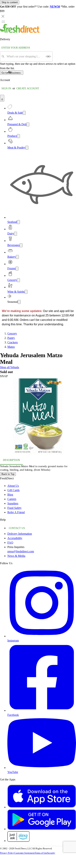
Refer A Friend (16, 512)
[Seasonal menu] (19, 302)
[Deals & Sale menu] (24, 113)
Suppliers (12, 503)
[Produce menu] (18, 136)
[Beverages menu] (21, 245)
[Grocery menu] (18, 280)
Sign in (6, 88)
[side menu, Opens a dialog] (3, 21)
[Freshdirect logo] (20, 31)
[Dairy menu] (15, 234)
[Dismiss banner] (3, 16)
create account (27, 88)
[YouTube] (41, 767)
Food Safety (14, 507)
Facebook (13, 714)
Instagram (13, 640)
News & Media (16, 555)
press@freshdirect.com (20, 551)
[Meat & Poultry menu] (26, 148)
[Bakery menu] (17, 257)
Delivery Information (19, 533)
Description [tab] (11, 460)
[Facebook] (41, 710)
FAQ (10, 542)
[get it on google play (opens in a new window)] (41, 828)
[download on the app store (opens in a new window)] (41, 807)
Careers (11, 499)
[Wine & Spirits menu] (26, 292)
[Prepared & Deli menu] (27, 124)
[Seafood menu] (18, 222)
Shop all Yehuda (9, 367)
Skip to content (9, 2)
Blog (10, 494)
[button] (38, 417)
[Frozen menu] (16, 268)
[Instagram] (41, 636)
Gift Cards (13, 490)
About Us (13, 485)
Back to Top (7, 474)
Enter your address (15, 47)
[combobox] (25, 56)
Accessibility (14, 538)
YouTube (12, 772)
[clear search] (48, 56)
